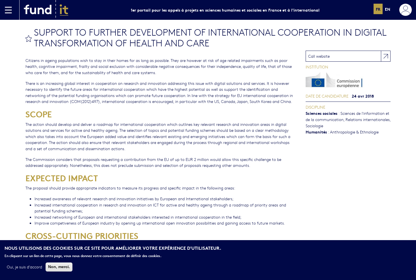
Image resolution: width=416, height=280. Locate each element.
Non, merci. (59, 266)
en (387, 9)
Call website (319, 56)
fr (378, 9)
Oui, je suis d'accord (24, 267)
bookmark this (28, 38)
